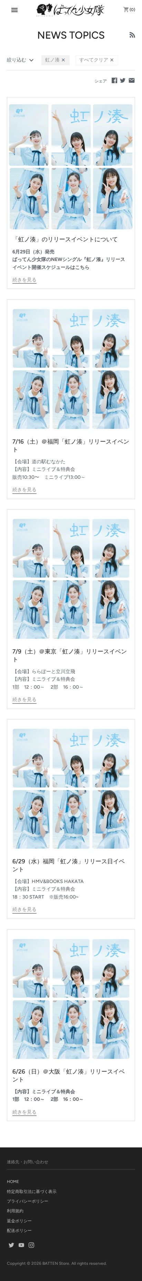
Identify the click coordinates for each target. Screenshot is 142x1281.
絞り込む (17, 60)
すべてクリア (94, 60)
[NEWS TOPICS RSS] (132, 36)
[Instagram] (31, 1245)
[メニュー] (14, 10)
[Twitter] (11, 1245)
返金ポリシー (19, 1221)
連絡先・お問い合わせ (27, 1161)
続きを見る (24, 280)
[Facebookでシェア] (114, 80)
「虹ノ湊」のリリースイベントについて (65, 239)
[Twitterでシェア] (122, 80)
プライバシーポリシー (27, 1201)
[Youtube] (21, 1245)
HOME (13, 1181)
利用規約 (15, 1211)
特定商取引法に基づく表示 (32, 1191)
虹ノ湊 (53, 60)
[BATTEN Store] (71, 10)
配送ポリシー (19, 1230)
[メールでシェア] (131, 80)
